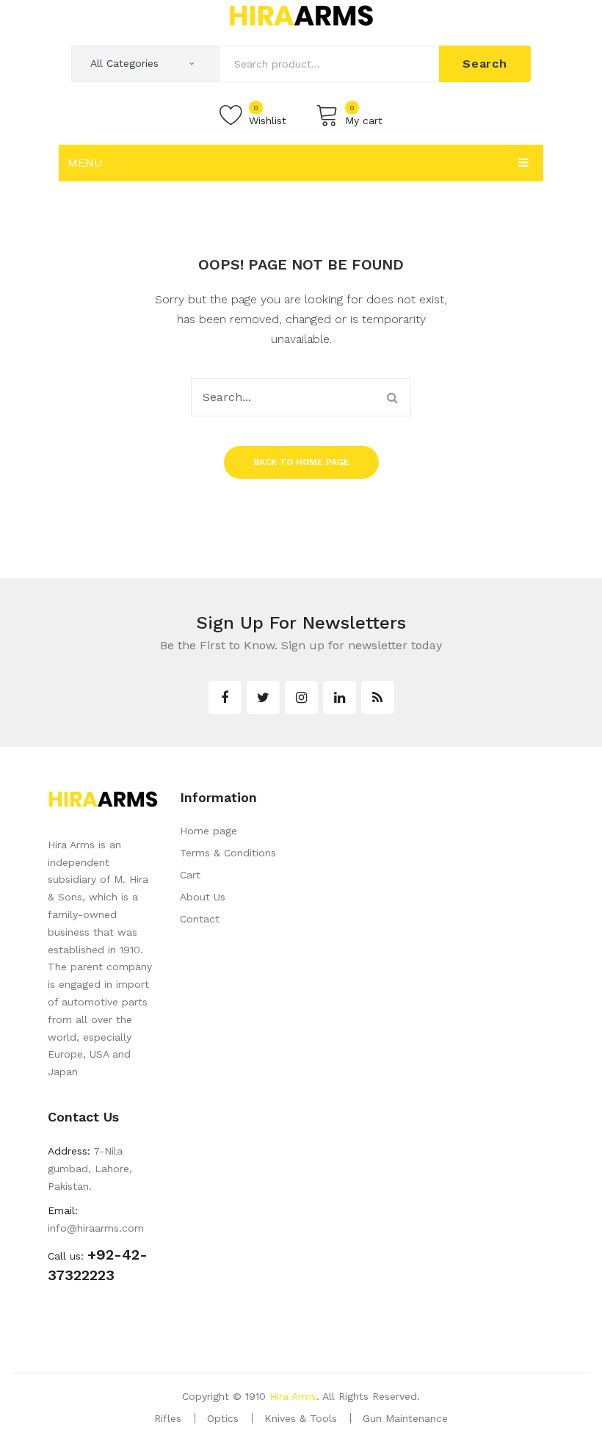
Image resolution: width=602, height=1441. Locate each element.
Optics (223, 1418)
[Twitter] (263, 697)
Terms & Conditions (228, 853)
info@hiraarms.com (96, 1228)
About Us (202, 897)
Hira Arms (292, 1396)
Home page (208, 831)
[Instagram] (301, 697)
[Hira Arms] (301, 15)
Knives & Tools (300, 1418)
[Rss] (377, 697)
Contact (200, 919)
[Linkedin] (339, 697)
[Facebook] (225, 697)
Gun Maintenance (405, 1418)
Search (485, 64)
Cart (190, 875)
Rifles (167, 1418)
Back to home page (301, 462)
